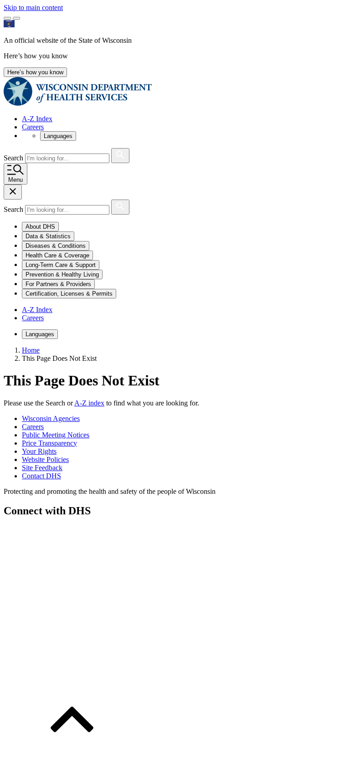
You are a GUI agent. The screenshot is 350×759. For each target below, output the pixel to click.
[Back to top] (72, 751)
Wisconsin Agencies (51, 418)
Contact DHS (41, 476)
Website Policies (45, 459)
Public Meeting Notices (55, 435)
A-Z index (89, 403)
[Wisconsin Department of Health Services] (78, 103)
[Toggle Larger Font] (7, 18)
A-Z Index (37, 119)
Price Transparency (49, 443)
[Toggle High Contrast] (16, 18)
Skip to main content (33, 7)
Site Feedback (42, 468)
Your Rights (39, 451)
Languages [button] (58, 136)
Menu (15, 179)
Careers (33, 127)
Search (14, 158)
